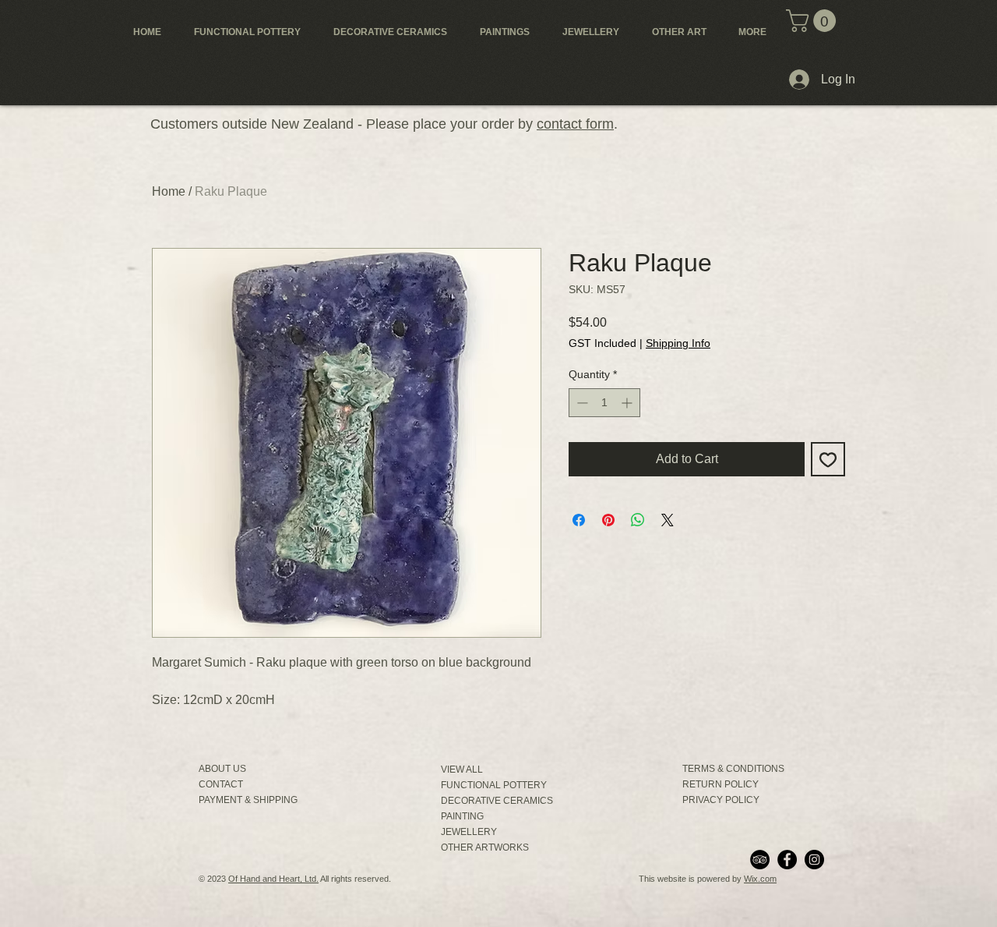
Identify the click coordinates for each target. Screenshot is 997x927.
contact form (575, 124)
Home (168, 191)
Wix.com (760, 878)
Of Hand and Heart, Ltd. (273, 878)
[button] (813, 20)
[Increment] (628, 402)
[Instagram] (814, 859)
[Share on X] (667, 520)
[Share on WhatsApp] (638, 520)
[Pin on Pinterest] (608, 520)
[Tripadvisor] (760, 859)
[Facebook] (787, 859)
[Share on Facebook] (578, 520)
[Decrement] (580, 402)
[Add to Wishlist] (828, 459)
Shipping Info (678, 343)
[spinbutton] (604, 402)
